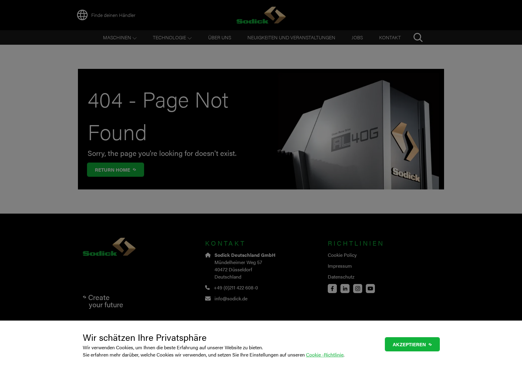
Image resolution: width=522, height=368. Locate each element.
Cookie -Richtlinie (324, 354)
